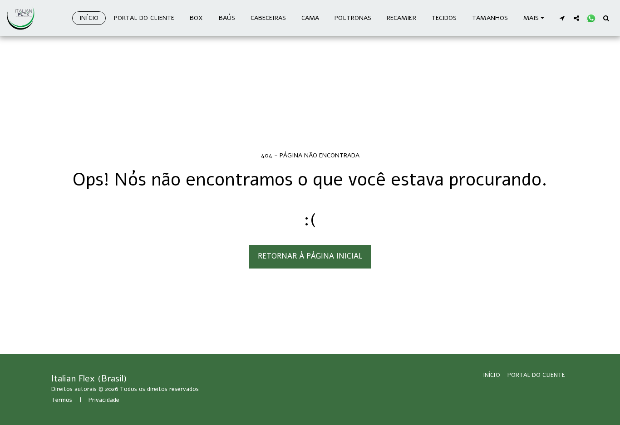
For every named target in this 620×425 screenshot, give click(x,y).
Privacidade (104, 400)
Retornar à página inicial (310, 256)
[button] (562, 18)
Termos (61, 400)
